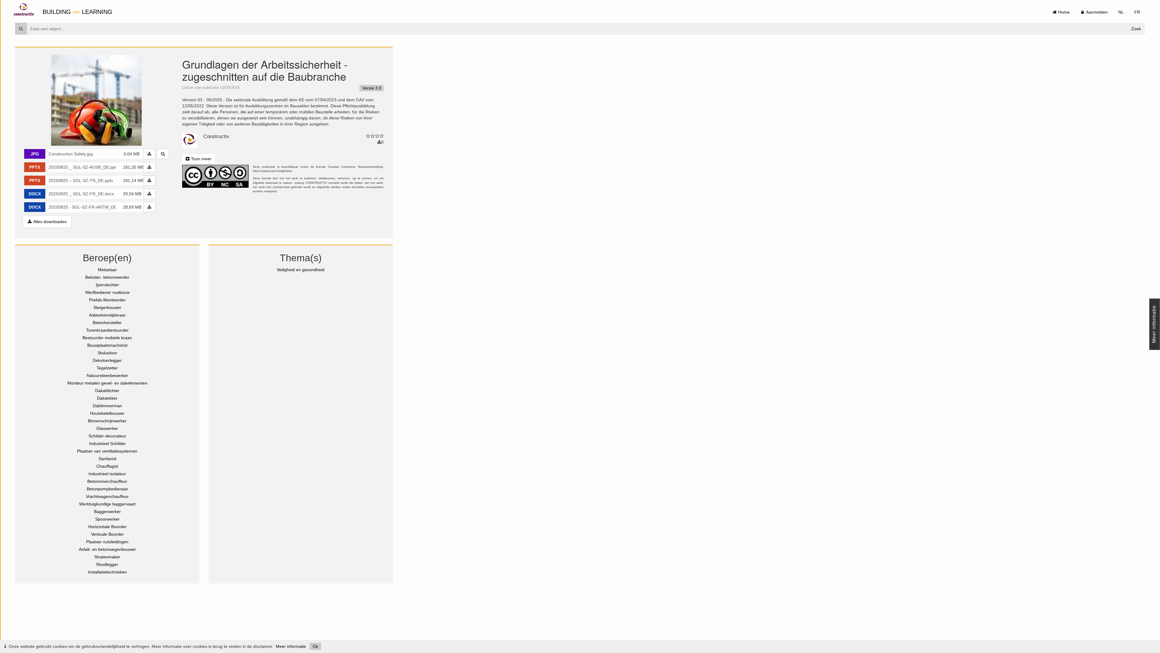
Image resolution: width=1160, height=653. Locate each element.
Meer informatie (291, 646)
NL (1121, 12)
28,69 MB (132, 207)
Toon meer (200, 158)
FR (1137, 12)
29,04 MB (132, 193)
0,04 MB (132, 153)
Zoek (1136, 28)
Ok (315, 646)
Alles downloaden (49, 221)
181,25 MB (133, 167)
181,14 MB (133, 180)
